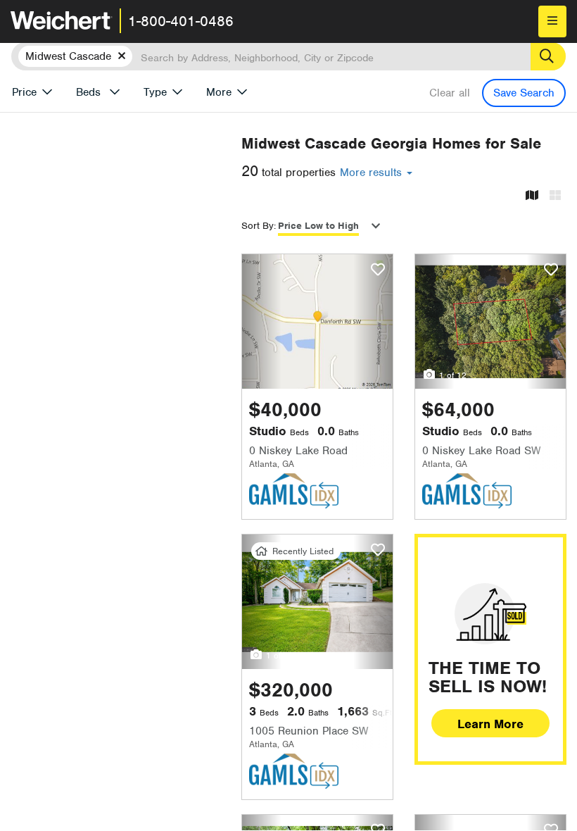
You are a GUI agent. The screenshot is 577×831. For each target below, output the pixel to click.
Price (24, 92)
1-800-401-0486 (181, 21)
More (219, 92)
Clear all (449, 93)
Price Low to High (318, 226)
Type (155, 92)
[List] (555, 196)
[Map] (532, 196)
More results (372, 172)
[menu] (552, 21)
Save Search (523, 93)
